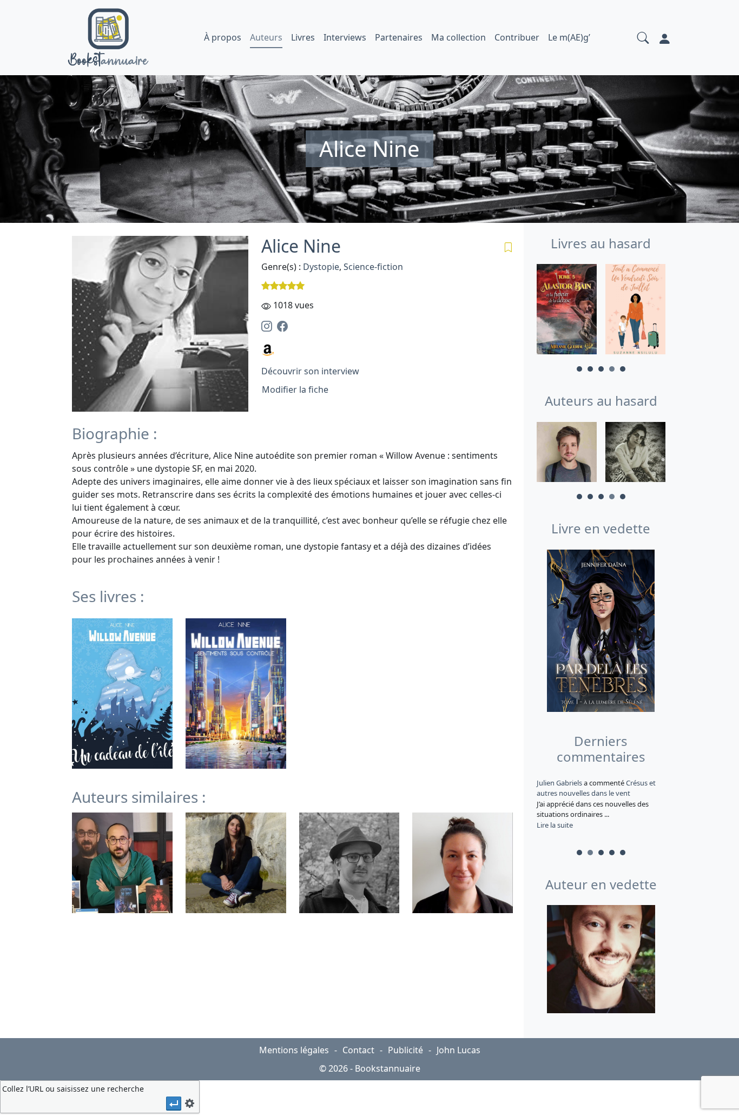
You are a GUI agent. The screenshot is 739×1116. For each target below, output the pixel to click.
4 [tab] (612, 369)
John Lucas (458, 1050)
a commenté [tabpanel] (594, 804)
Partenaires (399, 37)
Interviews (345, 37)
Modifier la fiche (295, 389)
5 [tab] (622, 369)
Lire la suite (555, 825)
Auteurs (266, 37)
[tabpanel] (566, 311)
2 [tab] (590, 369)
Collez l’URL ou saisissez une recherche (73, 1089)
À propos (222, 37)
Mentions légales (294, 1050)
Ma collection (458, 37)
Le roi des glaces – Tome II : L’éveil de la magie (593, 788)
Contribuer (516, 37)
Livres (303, 37)
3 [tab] (601, 369)
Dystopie (321, 267)
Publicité (405, 1050)
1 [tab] (579, 369)
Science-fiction (373, 267)
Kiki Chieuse (557, 783)
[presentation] (174, 1103)
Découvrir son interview (310, 371)
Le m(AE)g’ (569, 37)
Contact (358, 1050)
